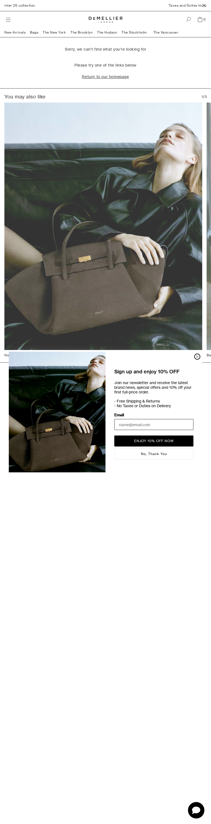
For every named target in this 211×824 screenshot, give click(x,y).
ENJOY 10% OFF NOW (154, 441)
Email (119, 414)
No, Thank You (154, 454)
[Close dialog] (197, 356)
